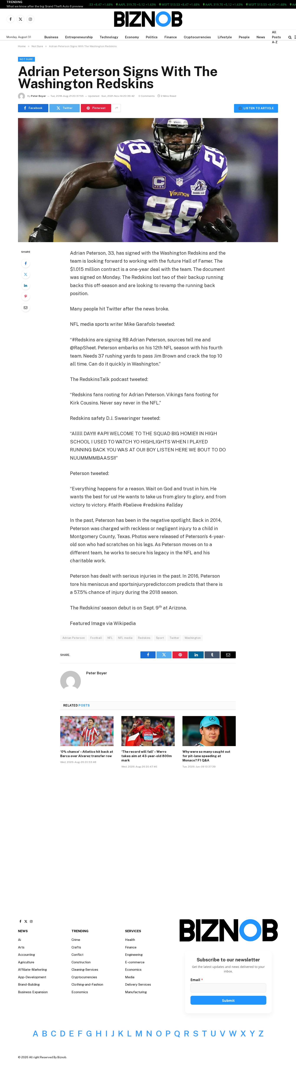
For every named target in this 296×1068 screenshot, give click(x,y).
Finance (170, 37)
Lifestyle (225, 37)
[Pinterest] (25, 296)
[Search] (290, 37)
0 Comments (146, 96)
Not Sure (26, 59)
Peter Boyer (38, 96)
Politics (152, 37)
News (261, 37)
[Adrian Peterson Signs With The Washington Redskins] (148, 180)
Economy (132, 37)
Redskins (144, 638)
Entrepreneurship (79, 37)
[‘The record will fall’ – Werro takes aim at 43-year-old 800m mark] (148, 731)
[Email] (25, 307)
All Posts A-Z (276, 37)
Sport (160, 638)
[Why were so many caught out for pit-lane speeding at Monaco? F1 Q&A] (209, 731)
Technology (109, 37)
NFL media (125, 638)
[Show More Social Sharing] (116, 108)
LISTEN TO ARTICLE (256, 108)
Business (51, 37)
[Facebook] (25, 263)
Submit (228, 1000)
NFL (110, 638)
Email (196, 980)
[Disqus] (148, 837)
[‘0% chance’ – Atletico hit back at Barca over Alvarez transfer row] (87, 731)
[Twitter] (25, 274)
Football (96, 638)
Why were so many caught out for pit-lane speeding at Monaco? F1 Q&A (206, 756)
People (244, 37)
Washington (193, 638)
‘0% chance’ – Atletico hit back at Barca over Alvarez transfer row (86, 754)
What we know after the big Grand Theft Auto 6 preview (45, 6)
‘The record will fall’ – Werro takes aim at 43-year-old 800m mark (146, 756)
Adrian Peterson (73, 638)
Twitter (174, 638)
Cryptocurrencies (197, 37)
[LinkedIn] (25, 285)
